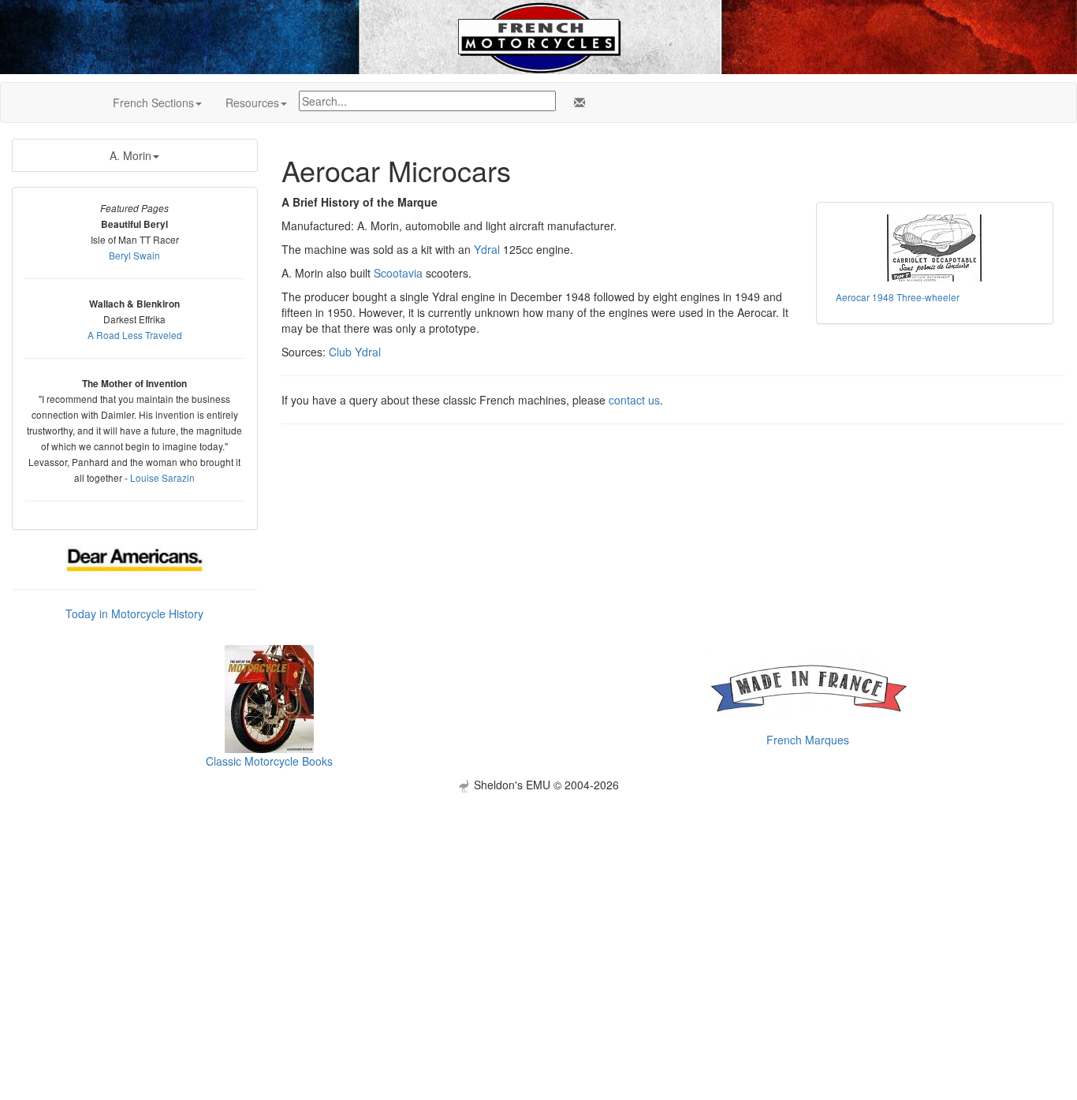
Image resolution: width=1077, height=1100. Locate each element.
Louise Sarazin (162, 477)
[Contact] (576, 102)
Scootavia (398, 273)
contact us (634, 400)
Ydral (487, 249)
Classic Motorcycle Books (269, 761)
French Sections (153, 102)
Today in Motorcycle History (134, 613)
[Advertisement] (538, 902)
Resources (252, 102)
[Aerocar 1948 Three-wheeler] (935, 248)
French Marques (807, 740)
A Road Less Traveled (135, 334)
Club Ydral (355, 352)
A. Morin (130, 155)
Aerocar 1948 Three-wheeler (898, 297)
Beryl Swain (134, 255)
